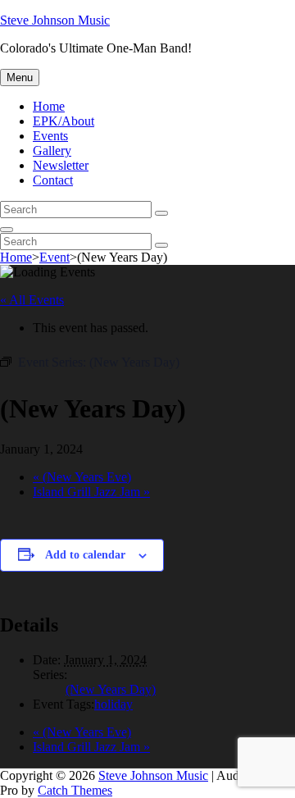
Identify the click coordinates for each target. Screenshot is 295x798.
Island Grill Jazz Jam (91, 492)
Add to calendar (85, 555)
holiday (113, 704)
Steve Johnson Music (55, 20)
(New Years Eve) (82, 477)
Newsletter (60, 165)
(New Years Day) (111, 689)
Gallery (52, 150)
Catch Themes (75, 790)
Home (49, 106)
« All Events (32, 300)
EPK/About (63, 121)
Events (50, 136)
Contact (53, 180)
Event (54, 257)
